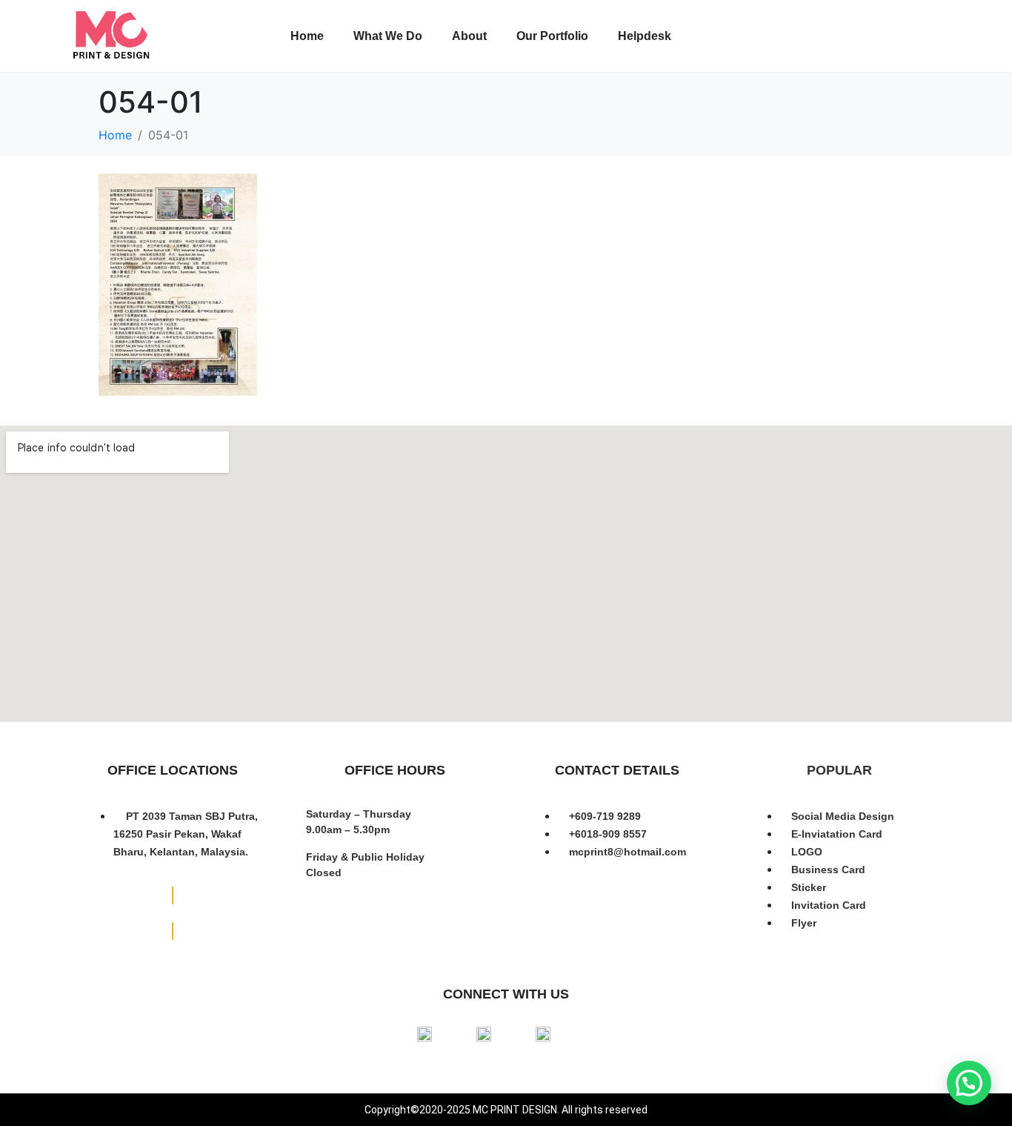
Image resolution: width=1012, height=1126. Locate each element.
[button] (969, 1083)
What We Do (387, 36)
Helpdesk (644, 36)
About (469, 36)
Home (307, 36)
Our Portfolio (552, 36)
